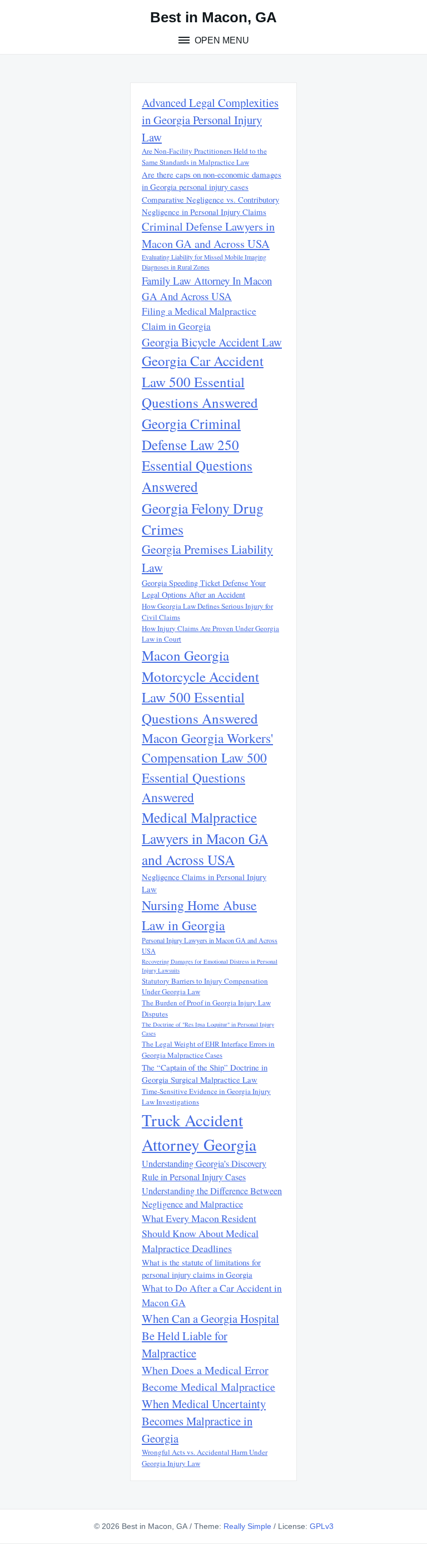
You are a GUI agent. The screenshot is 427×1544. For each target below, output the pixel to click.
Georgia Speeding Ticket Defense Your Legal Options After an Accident (204, 589)
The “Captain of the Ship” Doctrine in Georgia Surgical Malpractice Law (204, 1073)
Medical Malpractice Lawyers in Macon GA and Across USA (205, 838)
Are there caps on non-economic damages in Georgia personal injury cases (211, 180)
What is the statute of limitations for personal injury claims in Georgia (201, 1268)
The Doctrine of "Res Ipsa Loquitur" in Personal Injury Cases (208, 1028)
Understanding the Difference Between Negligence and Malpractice (212, 1197)
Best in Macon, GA (213, 17)
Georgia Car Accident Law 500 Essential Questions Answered (203, 381)
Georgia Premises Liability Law (207, 558)
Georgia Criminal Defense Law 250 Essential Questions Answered (197, 455)
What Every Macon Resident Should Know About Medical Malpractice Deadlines (200, 1233)
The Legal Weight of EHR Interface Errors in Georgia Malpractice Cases (208, 1049)
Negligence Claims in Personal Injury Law (204, 883)
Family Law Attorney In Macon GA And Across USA (207, 288)
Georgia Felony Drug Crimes (203, 519)
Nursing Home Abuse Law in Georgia (199, 915)
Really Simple (247, 1526)
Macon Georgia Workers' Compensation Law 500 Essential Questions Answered (207, 767)
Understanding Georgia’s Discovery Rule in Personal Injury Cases (204, 1170)
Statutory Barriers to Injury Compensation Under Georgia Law (205, 986)
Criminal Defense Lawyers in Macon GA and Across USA (208, 235)
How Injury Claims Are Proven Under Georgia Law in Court (210, 633)
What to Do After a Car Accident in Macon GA (212, 1295)
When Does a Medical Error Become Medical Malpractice (208, 1378)
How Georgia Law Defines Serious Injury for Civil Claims (207, 611)
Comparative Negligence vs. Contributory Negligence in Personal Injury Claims (210, 205)
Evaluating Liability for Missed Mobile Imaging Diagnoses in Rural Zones (204, 262)
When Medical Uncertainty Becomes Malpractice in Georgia (204, 1421)
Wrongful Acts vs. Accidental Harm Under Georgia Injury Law (204, 1457)
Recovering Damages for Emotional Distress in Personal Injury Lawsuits (209, 965)
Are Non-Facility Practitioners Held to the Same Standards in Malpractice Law (204, 156)
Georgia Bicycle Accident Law (212, 342)
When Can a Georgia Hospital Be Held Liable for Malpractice (210, 1336)
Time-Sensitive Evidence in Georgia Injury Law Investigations (206, 1096)
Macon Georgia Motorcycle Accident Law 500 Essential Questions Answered (200, 686)
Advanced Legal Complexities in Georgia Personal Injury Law (210, 120)
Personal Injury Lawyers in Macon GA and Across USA (209, 945)
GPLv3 (322, 1526)
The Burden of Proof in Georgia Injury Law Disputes (206, 1008)
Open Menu (220, 40)
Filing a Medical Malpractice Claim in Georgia (199, 318)
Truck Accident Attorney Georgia (199, 1132)
